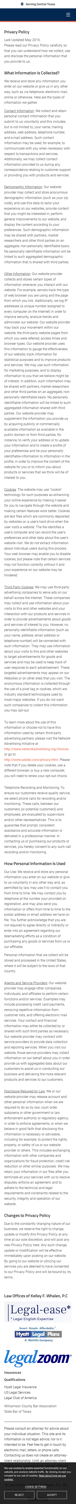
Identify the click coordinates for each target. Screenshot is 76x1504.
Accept (52, 1495)
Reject (19, 1495)
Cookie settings (35, 1486)
